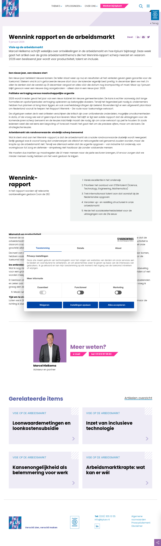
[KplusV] (10, 9)
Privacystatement (140, 522)
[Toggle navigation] (148, 6)
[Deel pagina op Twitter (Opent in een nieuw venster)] (148, 37)
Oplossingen (72, 6)
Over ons (90, 6)
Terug (155, 23)
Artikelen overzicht (138, 398)
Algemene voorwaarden (138, 518)
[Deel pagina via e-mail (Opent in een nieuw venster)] (143, 37)
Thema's (55, 6)
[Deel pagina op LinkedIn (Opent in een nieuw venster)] (138, 37)
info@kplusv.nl (102, 519)
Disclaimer (137, 526)
